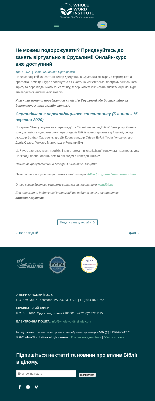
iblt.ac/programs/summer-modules (111, 174)
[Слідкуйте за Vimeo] (36, 387)
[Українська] (102, 25)
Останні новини (45, 72)
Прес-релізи (66, 72)
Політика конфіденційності (86, 337)
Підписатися (87, 374)
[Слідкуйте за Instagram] (28, 387)
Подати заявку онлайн (75, 222)
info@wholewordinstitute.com (71, 321)
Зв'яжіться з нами (114, 337)
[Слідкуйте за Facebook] (19, 387)
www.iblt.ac (105, 184)
